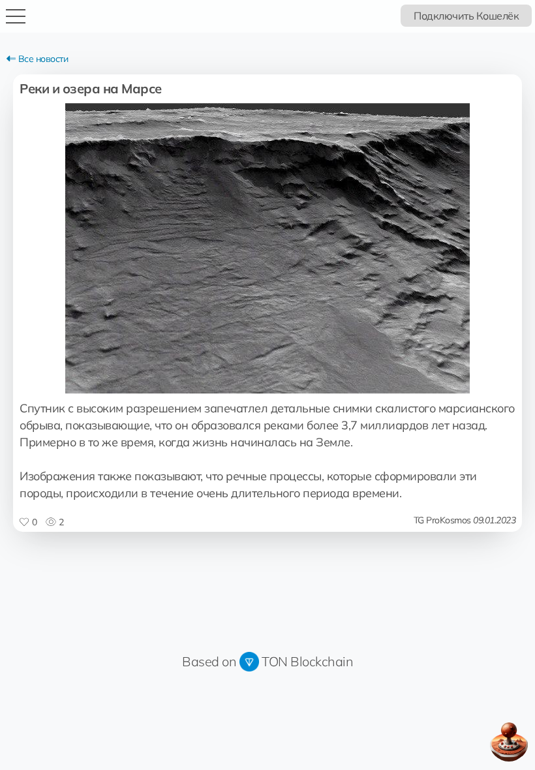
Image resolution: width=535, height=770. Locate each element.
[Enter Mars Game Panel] (508, 742)
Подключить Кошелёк (466, 15)
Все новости (42, 59)
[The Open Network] (249, 661)
